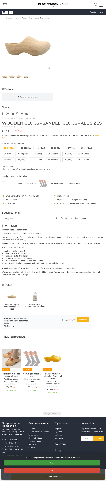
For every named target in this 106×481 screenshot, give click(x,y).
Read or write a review (28, 97)
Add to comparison (23, 118)
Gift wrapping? (7, 166)
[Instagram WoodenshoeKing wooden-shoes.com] (61, 451)
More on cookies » (53, 476)
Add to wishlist (7, 118)
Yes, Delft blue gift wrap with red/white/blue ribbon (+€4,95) (27, 169)
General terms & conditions (38, 432)
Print (35, 118)
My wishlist (59, 438)
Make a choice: (13, 143)
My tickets (58, 435)
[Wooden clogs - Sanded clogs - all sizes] (27, 46)
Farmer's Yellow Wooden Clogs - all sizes (53, 376)
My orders (58, 432)
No (52, 471)
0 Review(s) (18, 127)
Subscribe (98, 438)
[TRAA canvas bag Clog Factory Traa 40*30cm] (35, 297)
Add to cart (83, 319)
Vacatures (32, 444)
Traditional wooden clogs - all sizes (11, 375)
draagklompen (51, 414)
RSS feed (31, 447)
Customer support (35, 441)
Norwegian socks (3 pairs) (32, 375)
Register (93, 12)
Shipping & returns (35, 438)
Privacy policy (33, 435)
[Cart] (5, 6)
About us (31, 429)
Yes (51, 463)
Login (102, 12)
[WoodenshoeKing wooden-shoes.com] (53, 4)
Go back (8, 18)
